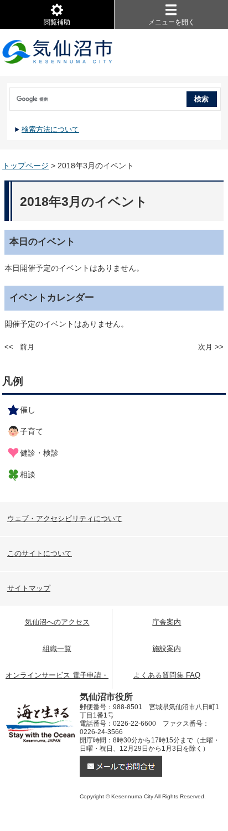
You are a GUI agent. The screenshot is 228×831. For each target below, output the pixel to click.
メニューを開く (171, 22)
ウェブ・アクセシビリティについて (64, 518)
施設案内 (166, 648)
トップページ (25, 165)
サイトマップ (28, 588)
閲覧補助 (57, 22)
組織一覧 (57, 648)
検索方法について (50, 129)
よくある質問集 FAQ (166, 675)
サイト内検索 (8, 95)
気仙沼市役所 (57, 52)
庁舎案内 (166, 622)
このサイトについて (39, 553)
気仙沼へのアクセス (57, 622)
